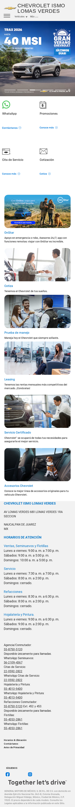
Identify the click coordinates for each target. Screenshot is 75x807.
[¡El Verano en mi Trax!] (37, 58)
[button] (18, 123)
